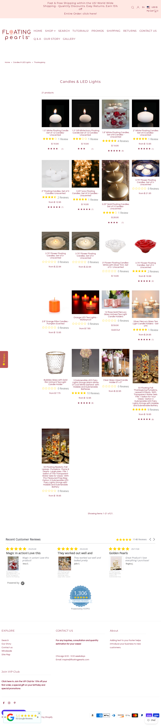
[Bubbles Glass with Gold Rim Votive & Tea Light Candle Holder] (55, 363)
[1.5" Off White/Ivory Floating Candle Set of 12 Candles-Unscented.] (85, 113)
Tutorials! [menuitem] (80, 30)
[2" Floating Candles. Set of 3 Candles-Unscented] (55, 174)
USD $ (154, 7)
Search (5, 640)
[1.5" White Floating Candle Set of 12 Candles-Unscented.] (55, 113)
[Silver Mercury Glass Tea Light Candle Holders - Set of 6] (145, 304)
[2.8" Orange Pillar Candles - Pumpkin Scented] (55, 304)
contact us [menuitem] (148, 30)
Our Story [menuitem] (52, 38)
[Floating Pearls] (10, 721)
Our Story (6, 644)
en (143, 7)
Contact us (7, 647)
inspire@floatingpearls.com (75, 660)
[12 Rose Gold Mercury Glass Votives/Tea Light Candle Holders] (115, 299)
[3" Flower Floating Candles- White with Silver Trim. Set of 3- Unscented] (115, 245)
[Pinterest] (15, 703)
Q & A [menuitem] (37, 38)
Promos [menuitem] (98, 30)
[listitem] (41, 562)
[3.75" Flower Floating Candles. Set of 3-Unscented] (145, 168)
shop (49, 30)
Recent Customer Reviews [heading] (23, 539)
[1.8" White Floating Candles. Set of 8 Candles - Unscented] (115, 114)
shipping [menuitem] (113, 30)
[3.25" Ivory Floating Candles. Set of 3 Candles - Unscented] (85, 174)
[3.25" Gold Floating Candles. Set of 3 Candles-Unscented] (115, 180)
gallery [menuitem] (69, 38)
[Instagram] (9, 703)
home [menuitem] (38, 30)
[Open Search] (132, 7)
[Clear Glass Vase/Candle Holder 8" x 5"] (115, 363)
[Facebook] (3, 703)
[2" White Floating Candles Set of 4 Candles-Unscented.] (145, 113)
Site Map (6, 654)
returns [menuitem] (130, 30)
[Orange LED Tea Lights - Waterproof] (85, 302)
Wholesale (7, 651)
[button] (150, 539)
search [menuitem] (64, 30)
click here (89, 13)
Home (7, 62)
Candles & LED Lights (22, 62)
